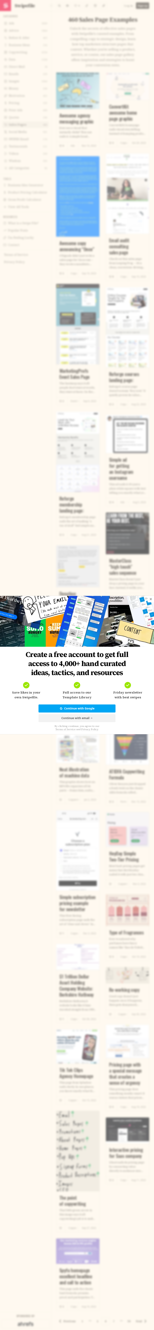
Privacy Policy (89, 729)
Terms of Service (65, 729)
